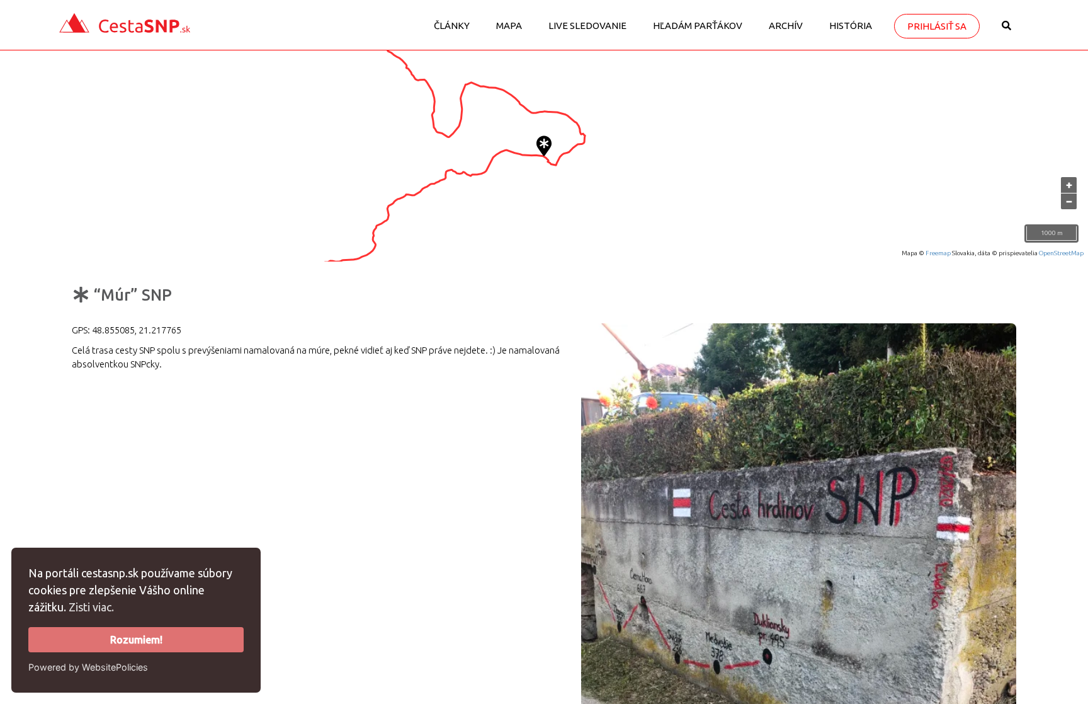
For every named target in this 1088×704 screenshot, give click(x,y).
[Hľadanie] (1006, 30)
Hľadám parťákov (697, 25)
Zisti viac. (91, 607)
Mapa (509, 25)
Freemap (938, 253)
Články (452, 25)
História (850, 25)
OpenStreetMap (1061, 253)
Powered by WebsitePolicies (88, 667)
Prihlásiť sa (936, 26)
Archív (786, 25)
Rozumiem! (136, 639)
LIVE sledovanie (587, 25)
